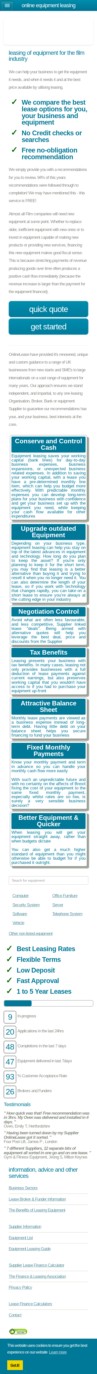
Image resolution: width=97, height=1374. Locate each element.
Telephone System (67, 913)
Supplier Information (25, 1226)
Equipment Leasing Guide (29, 1248)
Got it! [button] (14, 1365)
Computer (20, 895)
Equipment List (21, 1237)
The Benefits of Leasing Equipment (37, 1210)
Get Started (48, 326)
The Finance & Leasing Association (37, 1276)
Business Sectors (23, 1187)
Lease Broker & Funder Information (37, 1199)
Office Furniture (64, 895)
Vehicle (18, 922)
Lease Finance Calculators (30, 1303)
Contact (15, 1314)
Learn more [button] (58, 1352)
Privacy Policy (20, 1287)
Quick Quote (48, 309)
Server (57, 904)
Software (19, 913)
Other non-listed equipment (30, 933)
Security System (26, 904)
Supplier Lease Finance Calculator (36, 1265)
